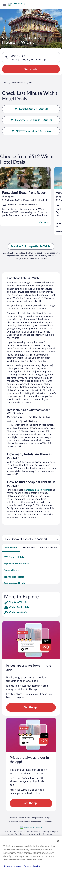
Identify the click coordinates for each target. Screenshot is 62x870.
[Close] (58, 841)
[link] (31, 603)
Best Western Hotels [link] (14, 583)
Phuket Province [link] (18, 83)
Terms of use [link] (24, 817)
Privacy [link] (13, 817)
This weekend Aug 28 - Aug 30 (33, 120)
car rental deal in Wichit (37, 490)
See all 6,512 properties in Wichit (31, 246)
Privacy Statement (13, 866)
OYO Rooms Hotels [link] (13, 557)
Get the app (31, 707)
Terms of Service (32, 866)
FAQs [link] (47, 817)
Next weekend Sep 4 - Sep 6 (33, 131)
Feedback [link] (48, 822)
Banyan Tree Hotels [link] (13, 577)
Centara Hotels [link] (11, 570)
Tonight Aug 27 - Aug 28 (33, 109)
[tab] (11, 548)
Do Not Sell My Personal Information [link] (25, 822)
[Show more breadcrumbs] (5, 83)
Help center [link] (37, 817)
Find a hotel (31, 69)
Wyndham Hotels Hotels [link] (16, 564)
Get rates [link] (44, 222)
